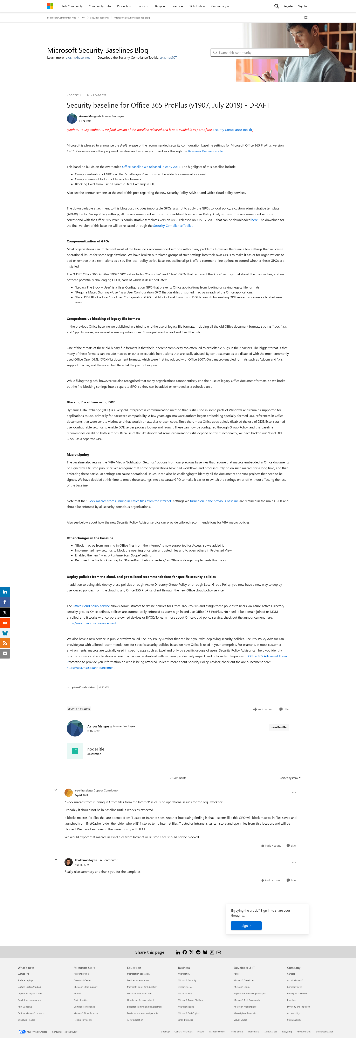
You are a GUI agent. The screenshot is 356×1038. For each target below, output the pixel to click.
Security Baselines (99, 17)
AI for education (135, 1019)
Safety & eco (271, 1031)
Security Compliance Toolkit (232, 129)
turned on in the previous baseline (214, 501)
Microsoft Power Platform (190, 1000)
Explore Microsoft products (31, 1013)
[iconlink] (75, 751)
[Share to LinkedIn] (178, 952)
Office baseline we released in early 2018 (151, 166)
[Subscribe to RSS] (212, 952)
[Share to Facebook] (185, 952)
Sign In (302, 6)
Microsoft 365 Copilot (189, 1013)
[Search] (276, 6)
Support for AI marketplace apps (250, 993)
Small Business (185, 1019)
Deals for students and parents (142, 1013)
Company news (294, 986)
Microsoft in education (138, 973)
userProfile (279, 727)
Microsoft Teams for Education (142, 986)
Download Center (82, 980)
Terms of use (237, 1031)
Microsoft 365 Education (139, 993)
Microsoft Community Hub (61, 17)
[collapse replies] (55, 790)
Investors (291, 1000)
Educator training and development (144, 1006)
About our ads (304, 1031)
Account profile (81, 973)
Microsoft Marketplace (245, 1006)
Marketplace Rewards (245, 1013)
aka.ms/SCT (168, 57)
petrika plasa (84, 790)
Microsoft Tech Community (247, 1000)
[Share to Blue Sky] (205, 952)
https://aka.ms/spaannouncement (91, 667)
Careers (291, 973)
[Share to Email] (219, 952)
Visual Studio (240, 1019)
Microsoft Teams (186, 1006)
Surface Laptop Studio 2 (29, 986)
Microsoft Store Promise (86, 1013)
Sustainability (294, 1019)
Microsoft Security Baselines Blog (132, 17)
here (254, 220)
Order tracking (81, 1000)
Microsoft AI (184, 973)
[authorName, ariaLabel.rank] (72, 118)
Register (288, 6)
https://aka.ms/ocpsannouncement (91, 623)
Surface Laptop (25, 980)
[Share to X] (191, 952)
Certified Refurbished (84, 1006)
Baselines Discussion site (205, 151)
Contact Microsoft (183, 1031)
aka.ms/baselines (78, 57)
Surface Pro (23, 973)
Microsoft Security (187, 980)
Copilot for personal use (30, 1000)
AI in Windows (25, 1006)
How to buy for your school (140, 1000)
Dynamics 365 (185, 986)
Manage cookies (217, 1031)
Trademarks (254, 1031)
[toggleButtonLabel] (306, 17)
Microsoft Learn (241, 986)
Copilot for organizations (30, 993)
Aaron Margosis (90, 116)
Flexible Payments (83, 1019)
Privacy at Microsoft (297, 993)
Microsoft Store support (85, 986)
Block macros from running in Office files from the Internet (129, 501)
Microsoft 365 (185, 993)
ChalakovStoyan (86, 860)
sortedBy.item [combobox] (289, 778)
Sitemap (165, 1031)
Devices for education (138, 980)
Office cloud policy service (91, 606)
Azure (237, 973)
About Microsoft (295, 980)
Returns (78, 993)
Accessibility (293, 1013)
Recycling (287, 1031)
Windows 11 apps (26, 1019)
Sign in (246, 925)
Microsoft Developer (244, 980)
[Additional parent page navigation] (83, 17)
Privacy (200, 1031)
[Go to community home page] (50, 6)
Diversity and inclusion (298, 1006)
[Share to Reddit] (198, 952)
